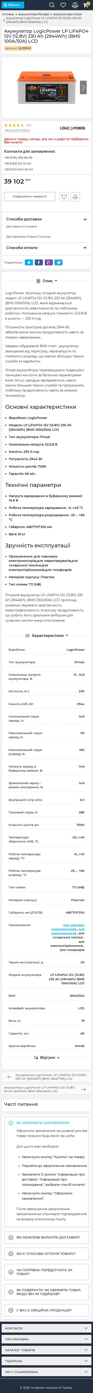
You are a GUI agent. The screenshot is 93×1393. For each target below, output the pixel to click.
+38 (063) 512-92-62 (17, 163)
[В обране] (64, 196)
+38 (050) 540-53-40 (18, 169)
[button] (83, 87)
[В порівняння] (75, 196)
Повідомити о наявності (30, 196)
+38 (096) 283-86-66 (18, 157)
